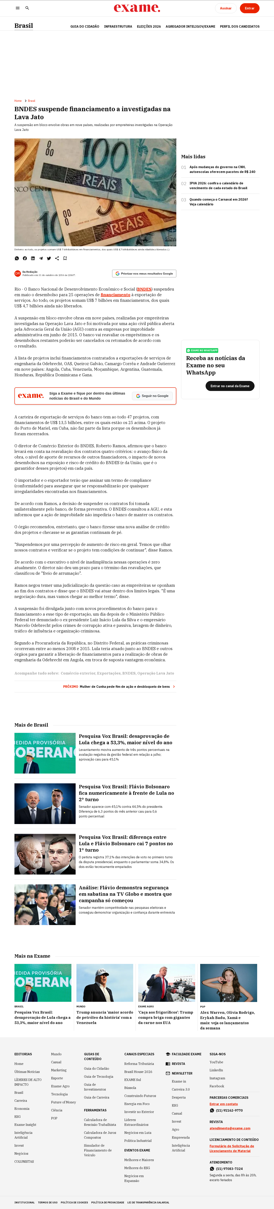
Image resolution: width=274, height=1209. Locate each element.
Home (18, 101)
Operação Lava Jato (155, 673)
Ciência (56, 1110)
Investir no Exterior (139, 1112)
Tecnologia (59, 1094)
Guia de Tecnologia (98, 1077)
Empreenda (181, 1137)
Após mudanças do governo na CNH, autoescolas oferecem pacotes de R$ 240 (222, 169)
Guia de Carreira (96, 1097)
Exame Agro (60, 1086)
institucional (24, 1202)
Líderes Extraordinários (136, 1122)
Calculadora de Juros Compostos (100, 1135)
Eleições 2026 (149, 26)
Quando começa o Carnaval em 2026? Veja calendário (219, 201)
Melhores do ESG (137, 1168)
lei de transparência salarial (148, 1202)
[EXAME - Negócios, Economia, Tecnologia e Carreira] (137, 8)
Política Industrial (138, 1141)
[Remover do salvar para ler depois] (65, 258)
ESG (17, 1117)
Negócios (21, 1153)
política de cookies (74, 1202)
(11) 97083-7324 (229, 1169)
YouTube (216, 1062)
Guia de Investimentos (95, 1087)
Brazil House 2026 (138, 1072)
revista (178, 1064)
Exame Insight (25, 1125)
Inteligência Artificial (23, 1135)
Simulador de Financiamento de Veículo (98, 1150)
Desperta (179, 1097)
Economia (21, 1109)
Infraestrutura (118, 26)
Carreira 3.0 (181, 1089)
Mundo (56, 1054)
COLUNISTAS (24, 1162)
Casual (56, 1062)
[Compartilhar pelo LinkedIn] (32, 258)
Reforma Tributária (139, 1064)
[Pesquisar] (27, 8)
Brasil (23, 25)
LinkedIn (216, 1070)
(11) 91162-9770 (229, 1110)
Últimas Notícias (27, 1072)
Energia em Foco (137, 1104)
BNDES (129, 673)
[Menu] (17, 8)
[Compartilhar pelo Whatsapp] (16, 258)
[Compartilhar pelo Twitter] (49, 258)
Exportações (109, 673)
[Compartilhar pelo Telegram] (41, 258)
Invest (19, 1145)
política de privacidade (107, 1202)
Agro (175, 1129)
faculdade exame (186, 1054)
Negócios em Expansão (134, 1178)
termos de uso (48, 1202)
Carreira (20, 1101)
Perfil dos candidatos (240, 26)
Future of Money (63, 1102)
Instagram (217, 1078)
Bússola (130, 1088)
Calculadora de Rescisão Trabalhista (100, 1122)
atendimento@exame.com (230, 1128)
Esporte (57, 1078)
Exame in (179, 1081)
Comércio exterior (78, 673)
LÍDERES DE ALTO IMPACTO (28, 1082)
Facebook (217, 1086)
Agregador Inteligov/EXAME (190, 26)
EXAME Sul (132, 1080)
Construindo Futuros (140, 1096)
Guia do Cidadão (84, 26)
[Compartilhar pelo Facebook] (24, 258)
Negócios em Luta (137, 1133)
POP (54, 1118)
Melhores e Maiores (139, 1160)
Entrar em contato (224, 1104)
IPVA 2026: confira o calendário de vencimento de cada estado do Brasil (218, 185)
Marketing (59, 1070)
